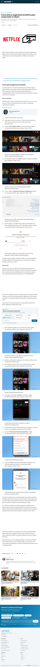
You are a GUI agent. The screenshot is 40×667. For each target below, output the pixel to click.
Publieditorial (23, 650)
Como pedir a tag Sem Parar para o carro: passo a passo (30, 582)
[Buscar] (35, 1)
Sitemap (2, 661)
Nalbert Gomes (10, 559)
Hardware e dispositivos (5, 650)
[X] (6, 636)
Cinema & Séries (4, 643)
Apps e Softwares (8, 12)
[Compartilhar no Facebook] (15, 553)
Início (2, 12)
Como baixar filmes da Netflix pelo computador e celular (17, 80)
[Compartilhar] (14, 25)
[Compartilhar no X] (12, 553)
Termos (22, 659)
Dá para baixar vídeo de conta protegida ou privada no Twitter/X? (29, 598)
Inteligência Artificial (4, 645)
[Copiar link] (25, 553)
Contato (22, 656)
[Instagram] (3, 636)
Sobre (22, 654)
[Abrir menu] (2, 1)
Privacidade (23, 657)
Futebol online (3, 648)
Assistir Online (3, 656)
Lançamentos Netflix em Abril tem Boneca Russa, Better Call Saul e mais (20, 78)
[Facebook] (1, 636)
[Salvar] (16, 25)
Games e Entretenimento (5, 647)
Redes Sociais (23, 642)
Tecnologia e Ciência (24, 647)
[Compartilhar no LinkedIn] (20, 553)
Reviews (22, 643)
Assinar (34, 320)
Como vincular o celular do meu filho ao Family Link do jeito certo (9, 582)
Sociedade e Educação (24, 648)
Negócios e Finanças (24, 645)
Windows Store (29, 101)
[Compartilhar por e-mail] (23, 553)
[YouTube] (5, 636)
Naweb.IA (28, 665)
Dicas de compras (24, 640)
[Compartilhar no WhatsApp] (17, 553)
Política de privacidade (13, 322)
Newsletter (3, 659)
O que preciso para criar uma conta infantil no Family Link (9, 598)
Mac (6, 103)
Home (2, 654)
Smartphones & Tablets (5, 642)
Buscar (2, 657)
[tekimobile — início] (8, 1)
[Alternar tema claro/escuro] (38, 2)
